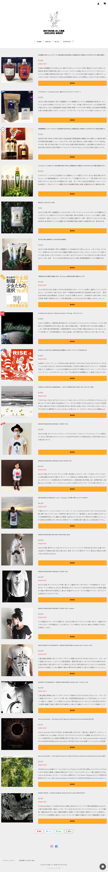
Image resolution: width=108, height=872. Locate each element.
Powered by (51, 868)
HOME (39, 42)
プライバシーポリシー (9, 860)
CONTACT (67, 42)
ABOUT (48, 42)
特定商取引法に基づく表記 (27, 860)
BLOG (57, 42)
